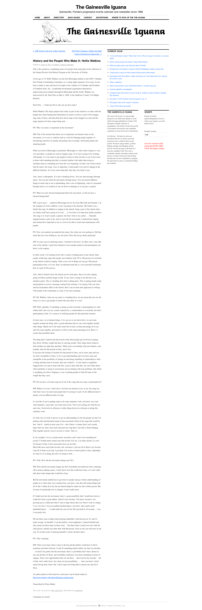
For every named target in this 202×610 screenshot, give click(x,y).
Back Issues (74, 17)
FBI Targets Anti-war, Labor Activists (49, 51)
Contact (88, 17)
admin (56, 64)
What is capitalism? (116, 82)
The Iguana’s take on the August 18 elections (124, 102)
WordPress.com (120, 606)
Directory (59, 17)
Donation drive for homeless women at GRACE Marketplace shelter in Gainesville (136, 69)
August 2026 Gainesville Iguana (120, 106)
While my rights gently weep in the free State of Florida (128, 65)
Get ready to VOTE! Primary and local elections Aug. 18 (128, 99)
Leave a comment (67, 64)
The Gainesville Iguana (101, 6)
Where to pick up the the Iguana (128, 17)
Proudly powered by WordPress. (87, 606)
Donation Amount (150, 131)
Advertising (102, 17)
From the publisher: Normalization (121, 89)
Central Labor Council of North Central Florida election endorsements (132, 72)
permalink (78, 590)
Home (37, 17)
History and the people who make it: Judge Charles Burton (129, 62)
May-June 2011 (57, 590)
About (47, 17)
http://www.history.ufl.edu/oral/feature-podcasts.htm (53, 577)
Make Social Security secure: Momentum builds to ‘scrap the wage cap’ (133, 86)
